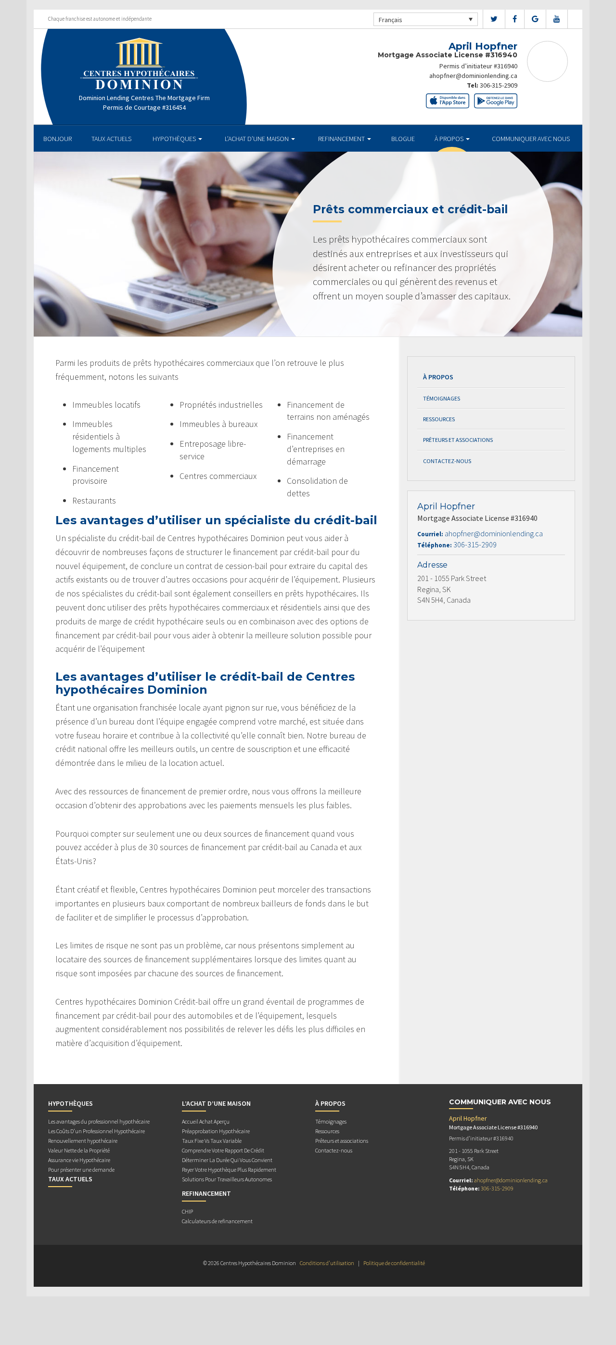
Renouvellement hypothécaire (82, 1140)
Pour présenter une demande (81, 1169)
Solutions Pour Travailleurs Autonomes (227, 1179)
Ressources (439, 419)
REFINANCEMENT (342, 138)
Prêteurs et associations (458, 439)
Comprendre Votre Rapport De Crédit (223, 1150)
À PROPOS (450, 138)
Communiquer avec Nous (531, 138)
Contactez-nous (447, 461)
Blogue (403, 138)
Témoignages (441, 398)
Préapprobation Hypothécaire (216, 1131)
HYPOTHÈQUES (175, 138)
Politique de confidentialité (394, 1263)
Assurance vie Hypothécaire (79, 1160)
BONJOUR (57, 138)
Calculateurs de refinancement (217, 1221)
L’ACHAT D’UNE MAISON (257, 138)
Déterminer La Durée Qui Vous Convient (227, 1160)
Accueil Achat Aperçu (206, 1121)
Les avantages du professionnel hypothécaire (99, 1121)
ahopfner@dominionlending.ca (473, 75)
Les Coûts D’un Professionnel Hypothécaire (96, 1131)
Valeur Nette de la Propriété (79, 1150)
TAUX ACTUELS (111, 138)
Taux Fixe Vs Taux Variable (212, 1140)
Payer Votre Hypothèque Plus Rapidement (229, 1169)
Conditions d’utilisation (327, 1263)
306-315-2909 (498, 85)
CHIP (187, 1211)
